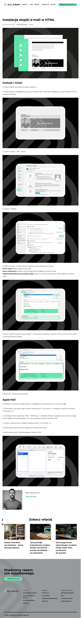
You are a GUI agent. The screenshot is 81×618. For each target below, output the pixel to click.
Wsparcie (26, 603)
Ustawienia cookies (67, 598)
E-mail (31, 24)
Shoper (24, 4)
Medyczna (45, 601)
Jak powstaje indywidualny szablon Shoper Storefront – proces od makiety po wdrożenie (40, 547)
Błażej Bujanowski (22, 24)
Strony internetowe (28, 600)
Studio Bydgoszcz (66, 601)
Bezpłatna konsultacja (67, 4)
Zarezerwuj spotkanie (67, 593)
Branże (37, 4)
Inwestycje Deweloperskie (49, 598)
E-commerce (46, 595)
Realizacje (45, 4)
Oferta (17, 4)
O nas (31, 4)
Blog (62, 595)
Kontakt (53, 4)
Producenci (45, 593)
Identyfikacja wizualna (30, 593)
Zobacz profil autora (30, 496)
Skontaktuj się (13, 578)
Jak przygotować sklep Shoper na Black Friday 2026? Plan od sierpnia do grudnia (66, 547)
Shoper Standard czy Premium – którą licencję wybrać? (13, 545)
